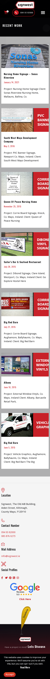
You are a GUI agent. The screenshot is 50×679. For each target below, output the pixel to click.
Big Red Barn (11, 322)
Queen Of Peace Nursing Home (20, 201)
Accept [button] (10, 674)
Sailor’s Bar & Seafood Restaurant (22, 262)
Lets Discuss (36, 646)
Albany (7, 382)
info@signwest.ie (10, 556)
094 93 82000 (8, 532)
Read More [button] (25, 667)
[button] (43, 12)
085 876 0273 (8, 536)
